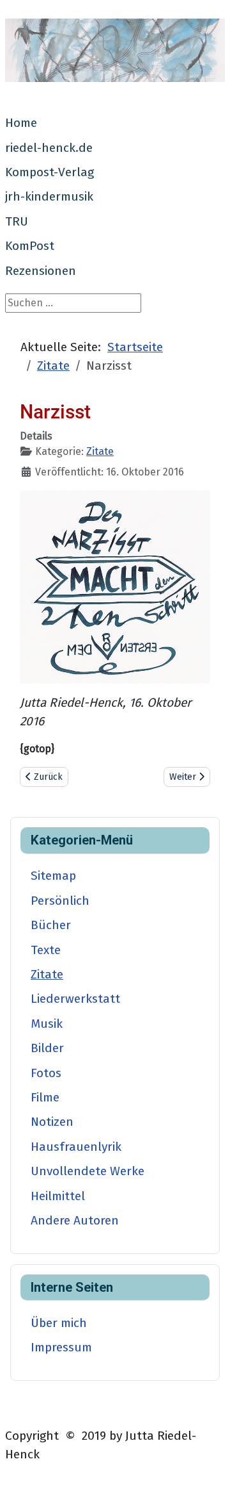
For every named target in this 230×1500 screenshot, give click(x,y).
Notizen (52, 1121)
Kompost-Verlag (49, 172)
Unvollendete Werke (87, 1171)
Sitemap (53, 875)
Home (21, 122)
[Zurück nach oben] (207, 1476)
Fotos (46, 1073)
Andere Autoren (75, 1220)
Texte (46, 950)
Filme (45, 1097)
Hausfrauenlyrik (76, 1146)
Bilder (47, 1048)
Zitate (100, 451)
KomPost (29, 245)
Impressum (61, 1347)
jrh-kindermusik (49, 196)
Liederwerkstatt (75, 998)
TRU (16, 221)
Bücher (51, 925)
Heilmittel (58, 1196)
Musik (47, 1023)
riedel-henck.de (49, 147)
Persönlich (60, 900)
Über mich (59, 1322)
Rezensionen (40, 270)
